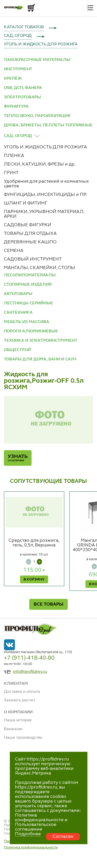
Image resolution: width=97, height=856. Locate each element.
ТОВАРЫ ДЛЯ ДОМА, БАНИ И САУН (40, 359)
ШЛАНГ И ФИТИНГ (25, 203)
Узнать (18, 458)
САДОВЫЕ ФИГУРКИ (27, 225)
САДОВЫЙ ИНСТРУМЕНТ (33, 259)
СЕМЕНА (13, 250)
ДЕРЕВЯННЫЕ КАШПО (30, 242)
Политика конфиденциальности (31, 847)
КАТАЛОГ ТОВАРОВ (24, 27)
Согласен (63, 836)
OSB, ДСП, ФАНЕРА (23, 88)
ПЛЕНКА (14, 155)
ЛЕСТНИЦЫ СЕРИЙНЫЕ (28, 303)
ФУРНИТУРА (16, 107)
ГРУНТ (11, 172)
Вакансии (13, 729)
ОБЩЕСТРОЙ (17, 350)
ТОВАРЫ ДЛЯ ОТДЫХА (30, 233)
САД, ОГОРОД (18, 36)
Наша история (18, 720)
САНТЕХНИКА (18, 313)
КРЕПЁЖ (13, 79)
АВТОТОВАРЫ (18, 294)
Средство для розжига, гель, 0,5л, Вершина (34, 542)
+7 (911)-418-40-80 (29, 658)
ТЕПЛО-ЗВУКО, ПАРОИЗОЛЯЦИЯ (37, 116)
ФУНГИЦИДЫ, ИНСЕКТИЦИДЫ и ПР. (45, 194)
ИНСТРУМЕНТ (18, 69)
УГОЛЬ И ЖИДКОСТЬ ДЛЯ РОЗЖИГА (41, 44)
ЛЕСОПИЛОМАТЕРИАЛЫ (30, 275)
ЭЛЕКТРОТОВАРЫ (22, 97)
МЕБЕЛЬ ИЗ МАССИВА (26, 322)
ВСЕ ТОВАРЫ (48, 604)
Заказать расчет (19, 700)
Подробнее (28, 834)
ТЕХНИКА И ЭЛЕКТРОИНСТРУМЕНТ (40, 341)
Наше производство (23, 738)
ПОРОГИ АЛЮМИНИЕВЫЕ (31, 331)
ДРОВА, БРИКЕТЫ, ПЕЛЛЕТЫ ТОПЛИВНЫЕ (48, 125)
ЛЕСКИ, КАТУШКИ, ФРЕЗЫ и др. (40, 164)
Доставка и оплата (22, 692)
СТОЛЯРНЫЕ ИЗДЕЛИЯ (28, 285)
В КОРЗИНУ (34, 579)
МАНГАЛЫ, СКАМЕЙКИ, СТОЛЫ (39, 267)
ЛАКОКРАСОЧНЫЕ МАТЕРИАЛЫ (37, 60)
